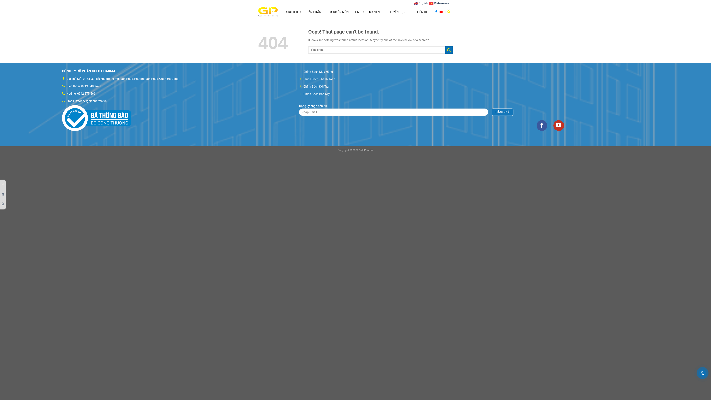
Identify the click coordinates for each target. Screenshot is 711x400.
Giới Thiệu (293, 12)
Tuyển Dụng (398, 12)
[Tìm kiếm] (448, 12)
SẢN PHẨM (314, 12)
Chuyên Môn (339, 12)
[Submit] (449, 50)
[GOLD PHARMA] (268, 12)
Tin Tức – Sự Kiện (367, 12)
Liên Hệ (422, 12)
